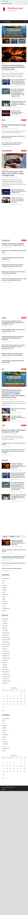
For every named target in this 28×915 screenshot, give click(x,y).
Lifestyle (3, 63)
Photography (5, 594)
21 (17, 701)
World (3, 610)
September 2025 (6, 644)
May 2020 (4, 683)
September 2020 (6, 681)
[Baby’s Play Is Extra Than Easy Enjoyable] (6, 408)
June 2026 (4, 623)
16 (24, 698)
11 (7, 698)
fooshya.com (15, 8)
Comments (12, 536)
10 (3, 698)
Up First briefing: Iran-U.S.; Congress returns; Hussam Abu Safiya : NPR (13, 330)
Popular (5, 536)
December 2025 (6, 637)
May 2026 (4, 625)
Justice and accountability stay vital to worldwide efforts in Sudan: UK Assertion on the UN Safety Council (13, 322)
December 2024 (6, 653)
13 (14, 698)
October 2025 (5, 642)
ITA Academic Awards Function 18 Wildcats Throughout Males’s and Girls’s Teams (12, 143)
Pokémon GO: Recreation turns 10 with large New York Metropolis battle (13, 272)
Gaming (4, 587)
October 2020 (5, 678)
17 (3, 701)
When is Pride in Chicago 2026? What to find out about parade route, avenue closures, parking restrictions (13, 451)
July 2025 (4, 648)
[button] (24, 31)
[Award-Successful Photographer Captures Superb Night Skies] (6, 111)
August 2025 (5, 646)
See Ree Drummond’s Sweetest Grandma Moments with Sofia (18, 417)
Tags (18, 536)
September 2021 (6, 658)
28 (17, 704)
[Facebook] (25, 3)
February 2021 (5, 671)
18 (7, 701)
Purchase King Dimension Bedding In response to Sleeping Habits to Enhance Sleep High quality (13, 557)
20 (14, 701)
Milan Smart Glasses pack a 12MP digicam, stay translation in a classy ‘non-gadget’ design (13, 173)
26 (10, 704)
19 (10, 701)
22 (21, 701)
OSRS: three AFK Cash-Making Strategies (12, 568)
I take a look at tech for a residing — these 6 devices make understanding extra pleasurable (17, 200)
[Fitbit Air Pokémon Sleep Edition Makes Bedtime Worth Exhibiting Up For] (6, 190)
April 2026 (4, 628)
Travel (3, 606)
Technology (5, 603)
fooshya (16, 70)
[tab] (5, 536)
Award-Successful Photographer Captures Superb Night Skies (17, 112)
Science (4, 596)
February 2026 (5, 632)
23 (24, 701)
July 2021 (4, 662)
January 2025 (5, 651)
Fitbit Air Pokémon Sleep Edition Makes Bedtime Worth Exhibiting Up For (18, 191)
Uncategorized (5, 608)
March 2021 (5, 669)
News (3, 123)
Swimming (4, 601)
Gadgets (4, 585)
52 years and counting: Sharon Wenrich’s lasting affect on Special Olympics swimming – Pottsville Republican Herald (18, 81)
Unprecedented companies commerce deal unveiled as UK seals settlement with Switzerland (13, 338)
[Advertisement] (15, 16)
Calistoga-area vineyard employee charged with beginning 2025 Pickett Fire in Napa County (13, 67)
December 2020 (6, 676)
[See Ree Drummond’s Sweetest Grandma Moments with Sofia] (6, 416)
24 (3, 704)
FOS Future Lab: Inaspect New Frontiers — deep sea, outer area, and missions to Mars (14, 279)
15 (21, 698)
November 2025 (6, 639)
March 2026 (5, 630)
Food (3, 428)
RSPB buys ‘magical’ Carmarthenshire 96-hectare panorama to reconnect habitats (12, 354)
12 (10, 698)
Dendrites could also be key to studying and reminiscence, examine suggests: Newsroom (13, 244)
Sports (3, 599)
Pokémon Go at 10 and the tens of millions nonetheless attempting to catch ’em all (12, 265)
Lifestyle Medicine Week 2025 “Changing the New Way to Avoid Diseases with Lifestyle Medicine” (18, 103)
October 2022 (5, 655)
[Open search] (25, 21)
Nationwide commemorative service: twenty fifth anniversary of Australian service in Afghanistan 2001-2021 (13, 346)
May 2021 (4, 667)
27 (14, 704)
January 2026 (5, 635)
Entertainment (5, 169)
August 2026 (5, 619)
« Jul (3, 710)
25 (7, 704)
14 (17, 698)
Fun (2, 388)
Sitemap (3, 789)
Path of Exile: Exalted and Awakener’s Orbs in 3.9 (13, 563)
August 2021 (5, 660)
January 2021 (5, 674)
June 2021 (4, 664)
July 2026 (4, 621)
